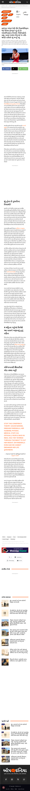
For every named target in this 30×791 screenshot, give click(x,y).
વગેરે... (7, 5)
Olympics (9, 537)
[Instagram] (12, 779)
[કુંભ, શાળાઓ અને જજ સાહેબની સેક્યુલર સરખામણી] (5, 603)
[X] (18, 779)
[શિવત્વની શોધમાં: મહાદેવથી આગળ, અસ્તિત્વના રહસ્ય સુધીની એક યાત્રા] (5, 662)
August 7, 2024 (15, 456)
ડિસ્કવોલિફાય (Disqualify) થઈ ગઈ (12, 104)
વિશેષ (4, 18)
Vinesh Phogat (6, 539)
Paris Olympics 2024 (22, 537)
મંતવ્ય (3, 724)
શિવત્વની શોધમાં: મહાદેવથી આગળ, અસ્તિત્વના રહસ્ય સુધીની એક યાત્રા (18, 660)
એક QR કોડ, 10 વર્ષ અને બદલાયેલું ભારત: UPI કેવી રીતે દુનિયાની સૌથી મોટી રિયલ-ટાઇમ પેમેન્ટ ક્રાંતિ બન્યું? (18, 611)
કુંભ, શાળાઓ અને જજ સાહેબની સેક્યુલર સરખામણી (17, 601)
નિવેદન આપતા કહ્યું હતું (19, 345)
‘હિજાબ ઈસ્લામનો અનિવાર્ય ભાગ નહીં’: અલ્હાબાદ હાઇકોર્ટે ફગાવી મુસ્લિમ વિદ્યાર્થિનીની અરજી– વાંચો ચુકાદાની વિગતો (18, 622)
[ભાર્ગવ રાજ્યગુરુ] (23, 13)
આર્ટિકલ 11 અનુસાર (20, 228)
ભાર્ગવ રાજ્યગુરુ (26, 13)
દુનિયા (4, 15)
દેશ (10, 15)
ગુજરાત (3, 748)
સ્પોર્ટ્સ (10, 5)
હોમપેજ (3, 5)
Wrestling (13, 539)
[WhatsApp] (24, 779)
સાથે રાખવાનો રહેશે (11, 272)
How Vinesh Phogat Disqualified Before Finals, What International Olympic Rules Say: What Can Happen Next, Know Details (15, 543)
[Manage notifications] (3, 787)
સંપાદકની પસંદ (6, 21)
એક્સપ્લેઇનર (6, 11)
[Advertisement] (15, 182)
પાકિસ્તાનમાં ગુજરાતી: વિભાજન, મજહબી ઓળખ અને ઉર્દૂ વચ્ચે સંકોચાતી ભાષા (17, 641)
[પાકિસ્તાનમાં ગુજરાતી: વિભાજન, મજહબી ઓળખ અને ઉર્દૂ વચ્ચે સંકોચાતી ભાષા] (5, 642)
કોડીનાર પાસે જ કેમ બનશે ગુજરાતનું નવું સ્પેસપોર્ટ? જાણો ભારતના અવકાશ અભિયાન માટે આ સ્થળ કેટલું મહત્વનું (19, 651)
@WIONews (8, 450)
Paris (14, 537)
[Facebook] (5, 779)
